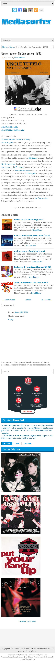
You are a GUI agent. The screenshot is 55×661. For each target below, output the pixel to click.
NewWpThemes (20, 655)
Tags (17, 443)
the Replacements (22, 170)
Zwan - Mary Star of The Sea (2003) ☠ (31, 283)
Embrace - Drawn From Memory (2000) (32, 267)
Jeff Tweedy (19, 167)
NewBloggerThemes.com (34, 657)
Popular (7, 443)
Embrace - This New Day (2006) (28, 220)
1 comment (20, 58)
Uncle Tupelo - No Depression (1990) (21, 53)
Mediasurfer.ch (22, 649)
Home (5, 47)
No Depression (8, 164)
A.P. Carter (33, 158)
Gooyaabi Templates (27, 659)
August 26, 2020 (21, 312)
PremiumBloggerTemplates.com (12, 657)
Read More (37, 230)
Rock (11, 47)
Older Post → (47, 300)
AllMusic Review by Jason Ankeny (15, 139)
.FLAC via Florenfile (9, 126)
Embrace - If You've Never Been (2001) (32, 235)
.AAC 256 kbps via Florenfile (12, 130)
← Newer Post (8, 300)
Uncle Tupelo (7, 142)
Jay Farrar (5, 167)
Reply (10, 320)
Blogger (32, 621)
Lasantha (43, 655)
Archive (28, 443)
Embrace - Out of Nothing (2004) (29, 251)
